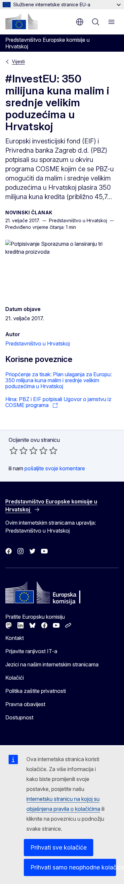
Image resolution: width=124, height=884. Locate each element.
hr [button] (79, 22)
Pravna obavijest (25, 704)
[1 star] (14, 450)
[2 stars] (18, 450)
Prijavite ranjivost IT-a (31, 651)
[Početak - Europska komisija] (21, 21)
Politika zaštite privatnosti (35, 691)
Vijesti (18, 61)
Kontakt (14, 638)
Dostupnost (19, 717)
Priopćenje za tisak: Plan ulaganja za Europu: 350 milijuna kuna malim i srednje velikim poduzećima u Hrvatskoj (58, 380)
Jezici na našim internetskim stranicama (52, 664)
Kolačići (14, 677)
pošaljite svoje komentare (54, 468)
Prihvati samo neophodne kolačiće (73, 867)
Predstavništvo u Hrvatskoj (37, 343)
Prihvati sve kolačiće (58, 847)
